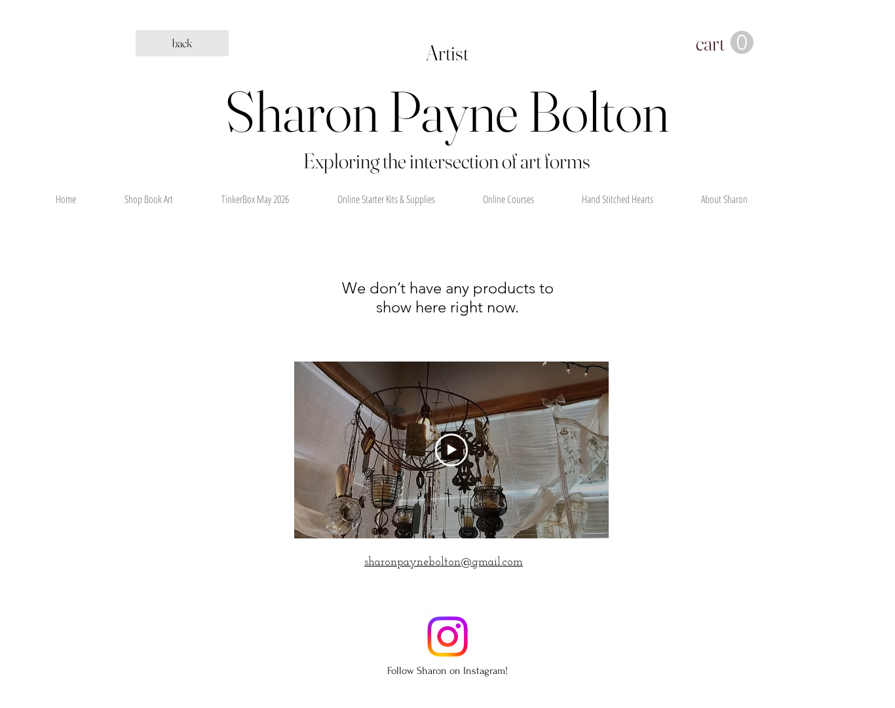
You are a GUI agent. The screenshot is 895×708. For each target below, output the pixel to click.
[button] (724, 43)
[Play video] (451, 450)
